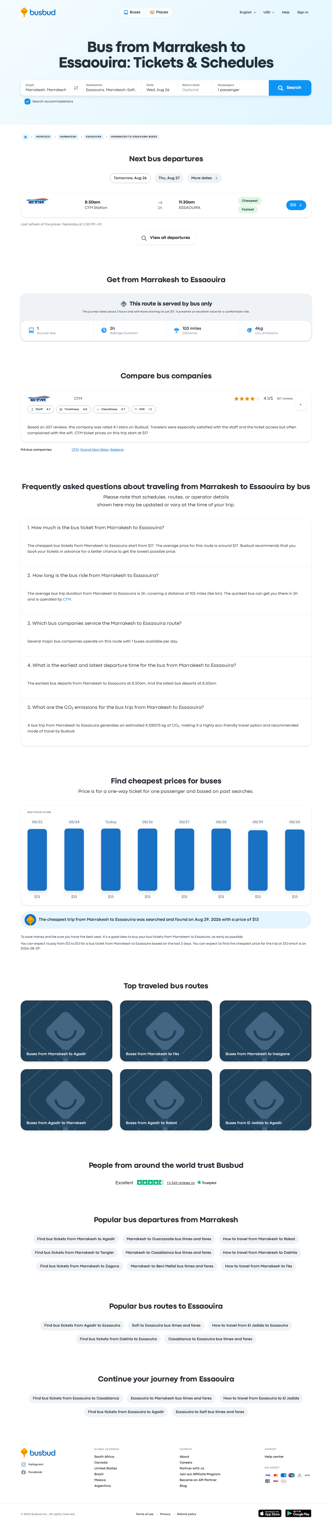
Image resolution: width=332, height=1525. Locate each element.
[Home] (25, 137)
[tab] (130, 178)
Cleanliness (109, 409)
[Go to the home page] (38, 12)
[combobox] (46, 88)
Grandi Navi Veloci (94, 449)
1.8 (150, 409)
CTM (78, 398)
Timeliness (71, 409)
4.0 (85, 409)
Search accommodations (52, 101)
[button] (76, 87)
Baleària (117, 449)
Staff (39, 409)
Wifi (142, 409)
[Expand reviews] (300, 404)
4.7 (48, 409)
